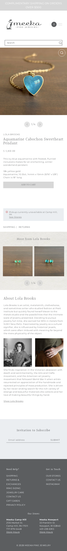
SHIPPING (9, 227)
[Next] (40, 124)
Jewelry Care (15, 492)
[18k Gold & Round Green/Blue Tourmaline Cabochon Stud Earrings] (49, 261)
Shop (6, 401)
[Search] (60, 42)
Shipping (12, 476)
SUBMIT (55, 440)
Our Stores (53, 476)
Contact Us (13, 496)
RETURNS (24, 227)
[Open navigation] (60, 24)
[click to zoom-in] (61, 52)
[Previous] (27, 124)
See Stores (15, 217)
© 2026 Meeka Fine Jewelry (33, 545)
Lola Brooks (11, 134)
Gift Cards (13, 501)
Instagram (53, 484)
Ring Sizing (13, 488)
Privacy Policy (15, 505)
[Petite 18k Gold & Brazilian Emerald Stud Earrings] (18, 261)
